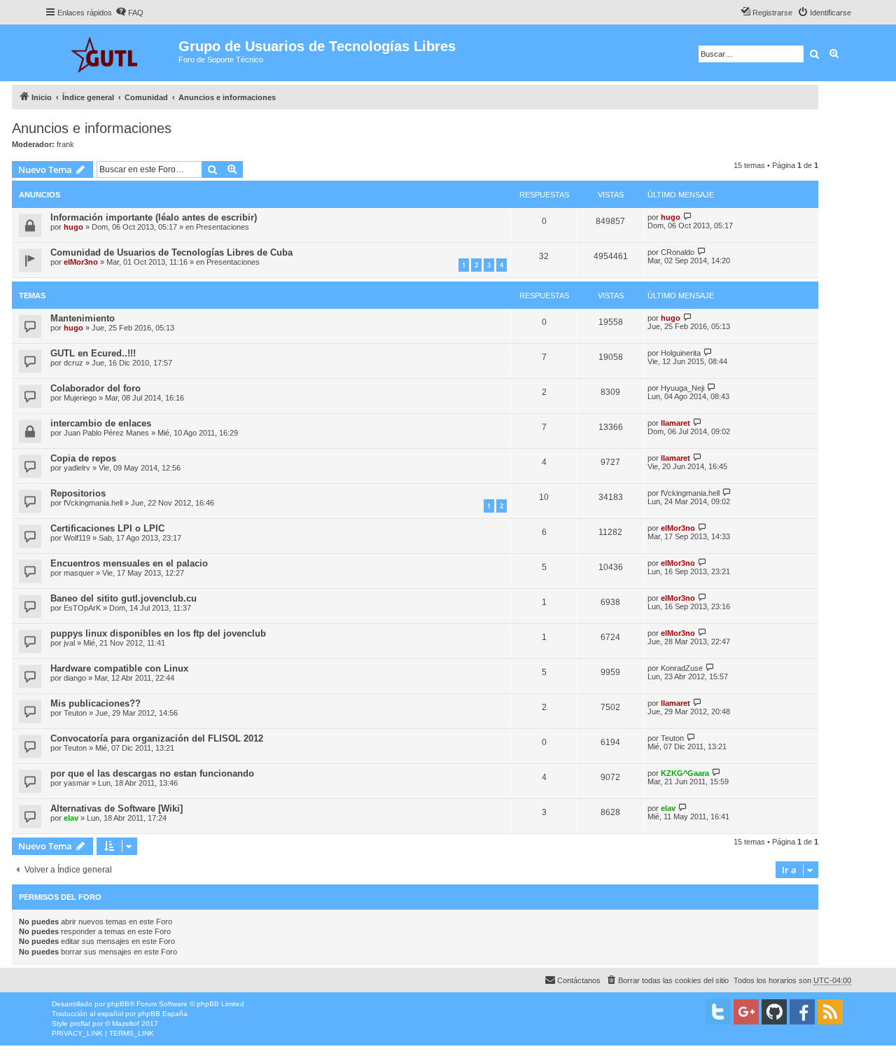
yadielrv (77, 468)
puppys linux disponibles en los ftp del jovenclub (158, 633)
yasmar (77, 783)
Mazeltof (125, 1023)
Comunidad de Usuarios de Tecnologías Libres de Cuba (171, 252)
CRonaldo (677, 252)
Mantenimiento (82, 318)
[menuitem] (129, 12)
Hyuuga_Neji (682, 388)
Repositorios (78, 493)
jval (69, 643)
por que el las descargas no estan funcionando (152, 773)
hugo (73, 227)
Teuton (75, 713)
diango (75, 678)
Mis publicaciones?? (95, 703)
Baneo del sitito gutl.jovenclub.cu (123, 598)
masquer (79, 573)
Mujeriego (80, 398)
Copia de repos (83, 458)
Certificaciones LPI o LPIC (107, 528)
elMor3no (81, 262)
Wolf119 (77, 538)
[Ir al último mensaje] (687, 216)
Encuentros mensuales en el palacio (129, 563)
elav (71, 818)
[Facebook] (802, 1011)
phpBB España (163, 1013)
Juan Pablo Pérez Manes (106, 433)
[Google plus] (746, 1011)
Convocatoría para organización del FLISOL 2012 (156, 738)
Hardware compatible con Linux (119, 668)
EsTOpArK (82, 608)
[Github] (774, 1011)
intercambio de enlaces (100, 423)
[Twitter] (718, 1011)
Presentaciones (222, 227)
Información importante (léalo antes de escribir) (153, 217)
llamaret (675, 423)
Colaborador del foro (95, 388)
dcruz (73, 363)
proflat (80, 1023)
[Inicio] (111, 53)
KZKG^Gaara (685, 773)
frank (65, 144)
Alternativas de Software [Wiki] (116, 808)
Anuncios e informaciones (92, 128)
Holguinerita (681, 353)
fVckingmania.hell (93, 503)
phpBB (118, 1004)
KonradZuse (682, 668)
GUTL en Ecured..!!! (93, 353)
